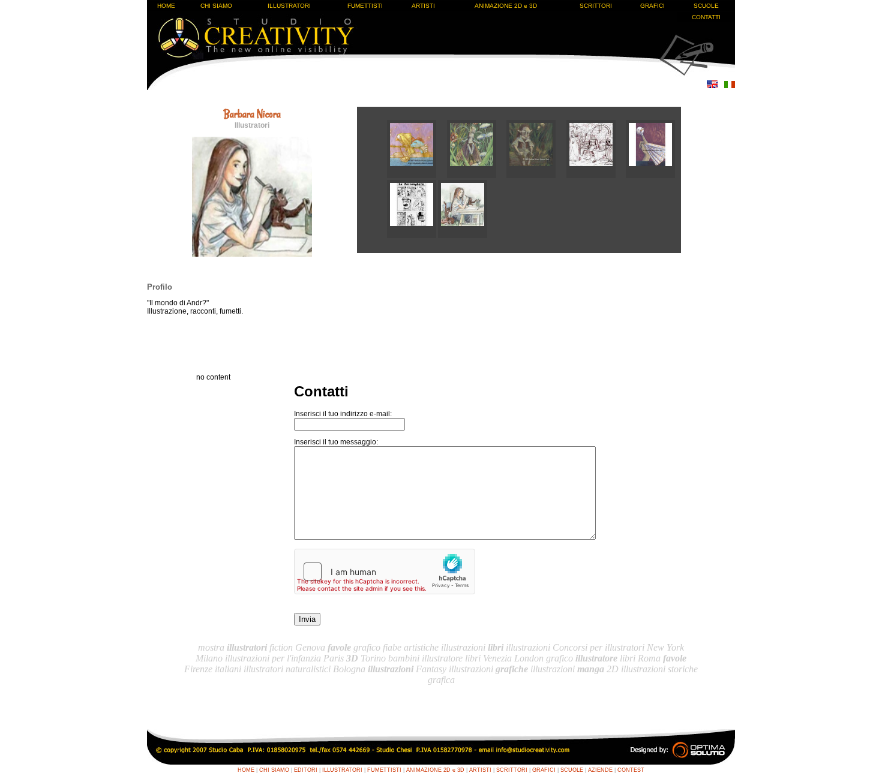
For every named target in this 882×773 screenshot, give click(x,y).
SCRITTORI (596, 5)
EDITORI (305, 770)
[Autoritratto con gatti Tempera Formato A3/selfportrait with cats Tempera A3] (462, 235)
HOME (166, 5)
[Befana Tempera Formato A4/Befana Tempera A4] (417, 176)
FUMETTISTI (365, 5)
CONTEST (630, 770)
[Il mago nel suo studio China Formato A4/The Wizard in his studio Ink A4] (596, 176)
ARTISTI (423, 5)
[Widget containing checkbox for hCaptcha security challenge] (384, 571)
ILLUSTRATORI (289, 5)
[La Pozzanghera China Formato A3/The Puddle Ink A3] (412, 235)
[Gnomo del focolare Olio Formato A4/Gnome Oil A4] (536, 176)
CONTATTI (706, 17)
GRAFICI (652, 5)
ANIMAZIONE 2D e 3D (506, 5)
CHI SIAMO (216, 5)
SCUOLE (706, 5)
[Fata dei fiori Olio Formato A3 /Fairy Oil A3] (477, 176)
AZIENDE (600, 770)
